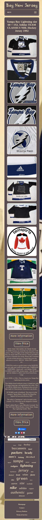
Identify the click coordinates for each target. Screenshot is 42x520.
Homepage (21, 504)
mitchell (34, 462)
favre (32, 475)
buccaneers (19, 448)
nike (13, 487)
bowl (30, 449)
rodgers (14, 466)
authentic (18, 492)
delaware (22, 496)
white (25, 474)
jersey (24, 470)
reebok (29, 484)
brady (28, 452)
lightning (26, 465)
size (22, 483)
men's (12, 456)
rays (31, 480)
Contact (21, 508)
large (19, 445)
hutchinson (13, 472)
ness (32, 472)
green (22, 479)
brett (18, 475)
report (9, 462)
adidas (23, 488)
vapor (31, 488)
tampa (18, 461)
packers (16, 452)
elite (12, 480)
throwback (30, 457)
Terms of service (21, 515)
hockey (27, 444)
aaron (14, 483)
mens (27, 462)
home (14, 445)
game (30, 492)
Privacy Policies (21, 511)
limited (11, 475)
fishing (21, 457)
